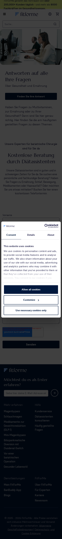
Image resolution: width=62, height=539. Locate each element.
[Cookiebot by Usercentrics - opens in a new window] (44, 226)
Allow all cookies (31, 289)
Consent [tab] (11, 234)
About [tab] (50, 234)
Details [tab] (31, 234)
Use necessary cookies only (31, 310)
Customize (29, 299)
